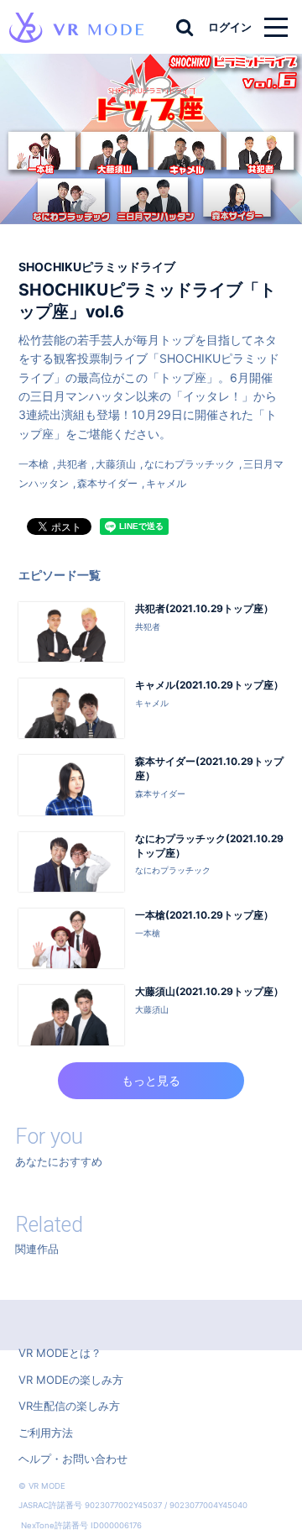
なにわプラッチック (189, 464)
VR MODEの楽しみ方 (70, 1379)
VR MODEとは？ (60, 1352)
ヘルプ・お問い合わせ (73, 1458)
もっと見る (151, 1080)
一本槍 (33, 464)
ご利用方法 (45, 1432)
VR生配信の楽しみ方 (69, 1405)
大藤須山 (116, 464)
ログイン (230, 27)
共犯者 (72, 464)
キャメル (166, 483)
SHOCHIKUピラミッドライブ (96, 266)
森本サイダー (107, 483)
